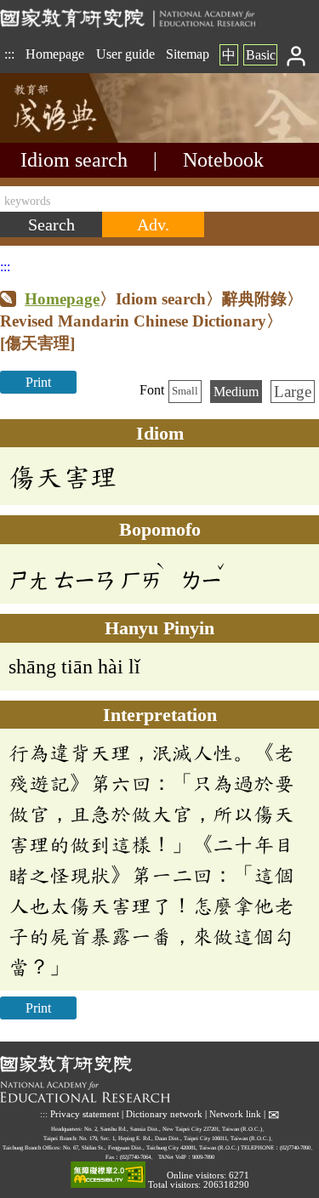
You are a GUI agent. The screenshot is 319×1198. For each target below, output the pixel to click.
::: (9, 54)
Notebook (223, 160)
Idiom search (74, 160)
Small (185, 391)
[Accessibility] (108, 1175)
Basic (261, 55)
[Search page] (85, 138)
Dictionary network (164, 1114)
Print (38, 382)
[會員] (296, 55)
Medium (236, 391)
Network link (235, 1114)
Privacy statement (84, 1114)
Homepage (55, 54)
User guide (125, 54)
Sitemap (187, 54)
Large (292, 391)
